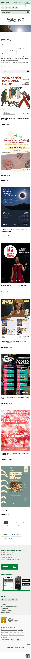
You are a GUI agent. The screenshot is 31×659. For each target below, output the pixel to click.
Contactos (14, 2)
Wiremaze (27, 644)
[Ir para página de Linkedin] (16, 599)
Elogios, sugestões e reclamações (9, 606)
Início (2, 36)
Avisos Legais (4, 637)
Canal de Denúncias (6, 612)
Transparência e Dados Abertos (16, 634)
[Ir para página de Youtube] (6, 599)
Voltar (6, 534)
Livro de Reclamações (13, 620)
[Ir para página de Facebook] (3, 599)
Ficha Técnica (11, 627)
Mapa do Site (4, 627)
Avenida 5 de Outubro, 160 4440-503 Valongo (8, 553)
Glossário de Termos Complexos (16, 632)
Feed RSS (20, 630)
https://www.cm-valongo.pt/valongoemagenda (14, 62)
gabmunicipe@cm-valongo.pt (13, 559)
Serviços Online (5, 2)
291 (16, 526)
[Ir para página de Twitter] (13, 599)
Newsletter (3, 604)
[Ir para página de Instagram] (9, 599)
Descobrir (9, 36)
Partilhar (17, 534)
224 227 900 (9, 557)
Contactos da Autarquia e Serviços (9, 630)
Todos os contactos (6, 567)
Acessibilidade (4, 632)
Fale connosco (4, 608)
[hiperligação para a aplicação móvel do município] (15, 583)
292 (19, 526)
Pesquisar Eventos (6, 67)
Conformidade (4, 634)
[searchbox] (15, 12)
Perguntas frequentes (6, 610)
